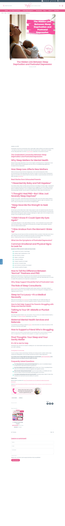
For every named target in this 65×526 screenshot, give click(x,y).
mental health (30, 151)
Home (6, 10)
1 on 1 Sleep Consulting (14, 10)
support (30, 324)
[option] (17, 419)
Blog (44, 10)
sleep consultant (22, 316)
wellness (20, 397)
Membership (39, 10)
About (50, 10)
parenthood (20, 176)
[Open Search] (4, 6)
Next (51, 432)
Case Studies (14, 397)
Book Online (61, 1)
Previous (14, 432)
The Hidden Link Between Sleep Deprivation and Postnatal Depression (18, 13)
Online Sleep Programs (28, 10)
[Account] (60, 6)
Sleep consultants (15, 288)
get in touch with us (45, 356)
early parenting (25, 299)
